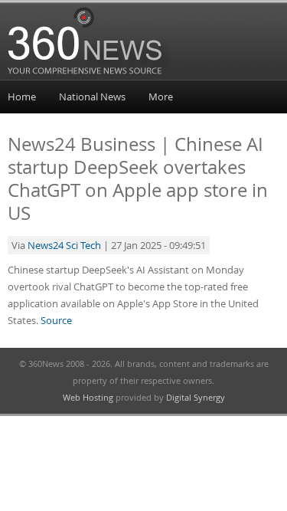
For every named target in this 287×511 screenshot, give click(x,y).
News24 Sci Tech (64, 245)
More (160, 96)
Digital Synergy (195, 397)
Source (56, 320)
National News (92, 96)
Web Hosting (88, 397)
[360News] (97, 77)
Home (22, 96)
